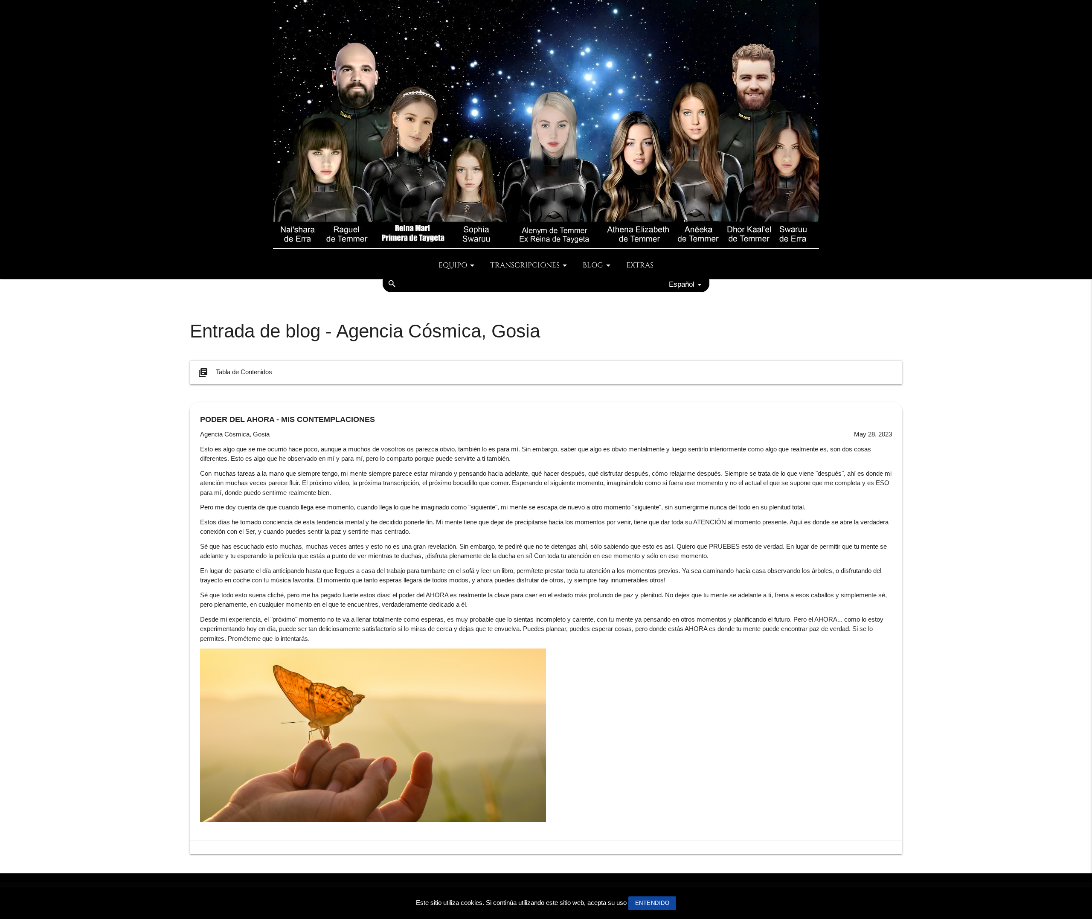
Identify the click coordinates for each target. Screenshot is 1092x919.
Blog (593, 265)
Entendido (652, 903)
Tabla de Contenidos (235, 372)
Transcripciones (525, 265)
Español (681, 284)
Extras (639, 265)
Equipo (453, 265)
